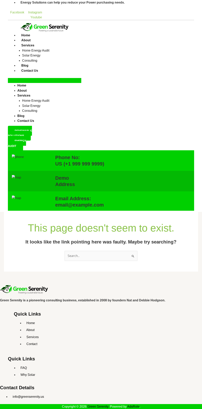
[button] (44, 80)
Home (25, 35)
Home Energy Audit (35, 50)
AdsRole (133, 406)
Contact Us (29, 70)
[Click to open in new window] (24, 289)
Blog (24, 65)
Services (27, 45)
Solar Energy (31, 55)
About (26, 40)
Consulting (29, 60)
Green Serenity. (98, 406)
